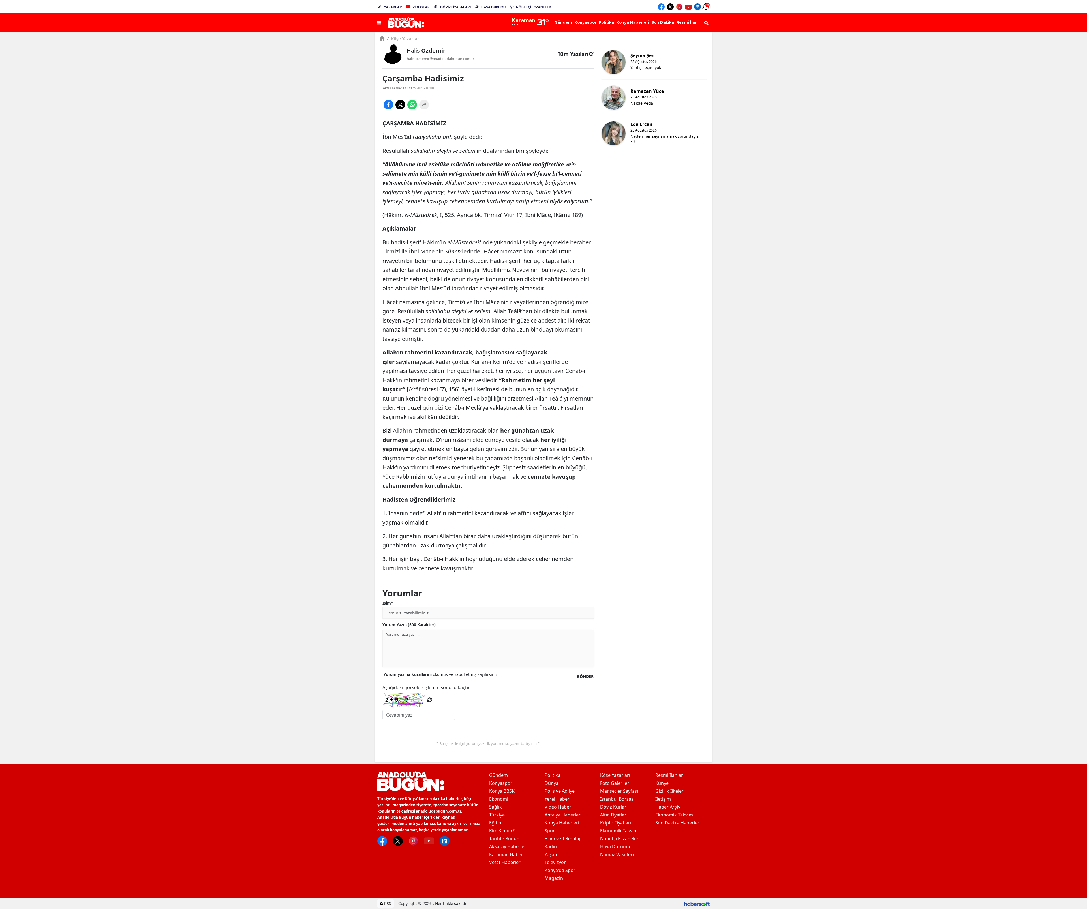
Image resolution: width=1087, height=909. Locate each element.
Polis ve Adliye (560, 791)
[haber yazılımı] (697, 903)
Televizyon (556, 862)
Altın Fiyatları (614, 815)
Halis (426, 50)
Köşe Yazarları (404, 38)
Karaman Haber (506, 854)
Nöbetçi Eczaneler (619, 838)
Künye (662, 783)
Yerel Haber (557, 799)
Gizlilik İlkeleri (670, 791)
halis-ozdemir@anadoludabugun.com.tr (440, 58)
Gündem (498, 775)
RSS (387, 903)
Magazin (554, 878)
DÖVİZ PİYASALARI (455, 7)
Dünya (552, 783)
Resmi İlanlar (669, 775)
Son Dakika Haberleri (678, 823)
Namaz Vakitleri (617, 854)
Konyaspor (500, 783)
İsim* (387, 603)
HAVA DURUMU (493, 7)
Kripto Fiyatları (615, 823)
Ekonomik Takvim (619, 831)
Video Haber (558, 807)
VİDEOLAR (421, 7)
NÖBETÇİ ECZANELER (533, 7)
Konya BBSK (502, 791)
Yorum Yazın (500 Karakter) (409, 624)
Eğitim (496, 823)
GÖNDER (585, 676)
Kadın (551, 846)
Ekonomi (498, 799)
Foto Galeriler (614, 783)
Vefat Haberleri (505, 862)
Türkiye (497, 815)
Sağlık (495, 807)
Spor (550, 831)
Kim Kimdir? (502, 831)
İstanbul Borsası (617, 799)
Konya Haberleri (562, 823)
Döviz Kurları (614, 807)
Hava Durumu (615, 846)
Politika (552, 775)
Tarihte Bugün (504, 838)
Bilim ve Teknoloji (563, 838)
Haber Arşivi (668, 807)
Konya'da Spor (560, 870)
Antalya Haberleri (563, 815)
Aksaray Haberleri (508, 846)
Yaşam (552, 854)
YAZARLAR (393, 7)
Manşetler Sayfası (619, 791)
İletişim (663, 799)
